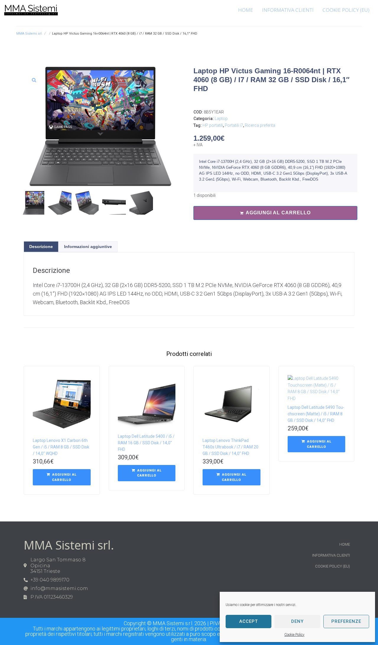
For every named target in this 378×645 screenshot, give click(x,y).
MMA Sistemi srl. (29, 33)
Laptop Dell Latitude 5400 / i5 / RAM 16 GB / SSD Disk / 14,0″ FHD (146, 443)
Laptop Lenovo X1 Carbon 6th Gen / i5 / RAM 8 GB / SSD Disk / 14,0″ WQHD (61, 447)
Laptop (221, 118)
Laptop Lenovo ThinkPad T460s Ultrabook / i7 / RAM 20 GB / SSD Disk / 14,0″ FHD (230, 447)
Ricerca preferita (260, 125)
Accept (248, 621)
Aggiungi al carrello (278, 212)
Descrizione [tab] (41, 246)
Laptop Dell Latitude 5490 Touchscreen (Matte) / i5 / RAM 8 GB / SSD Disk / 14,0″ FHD (316, 414)
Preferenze (346, 621)
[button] (34, 79)
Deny (297, 621)
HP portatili (213, 125)
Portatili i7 (234, 125)
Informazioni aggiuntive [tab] (88, 246)
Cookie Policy (294, 635)
